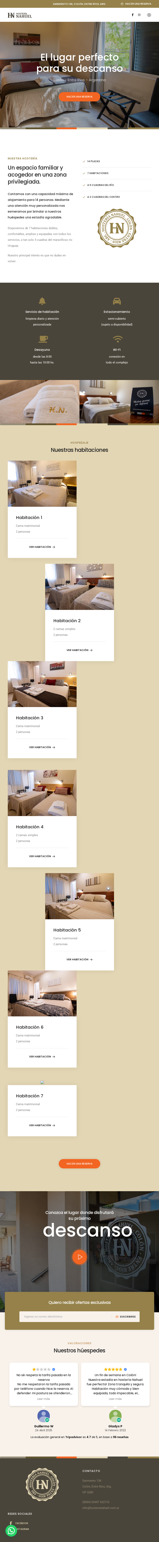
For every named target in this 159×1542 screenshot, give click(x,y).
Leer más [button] (43, 1399)
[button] (136, 4)
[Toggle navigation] (149, 15)
